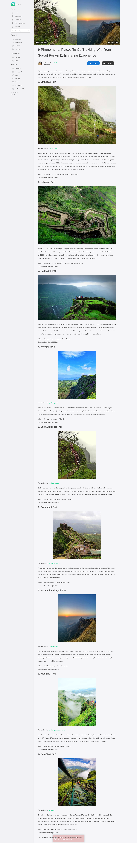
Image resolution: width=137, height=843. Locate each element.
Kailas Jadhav (53, 148)
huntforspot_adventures (57, 730)
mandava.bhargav (55, 563)
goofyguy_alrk (53, 403)
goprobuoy (52, 810)
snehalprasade (42, 42)
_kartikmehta (114, 42)
